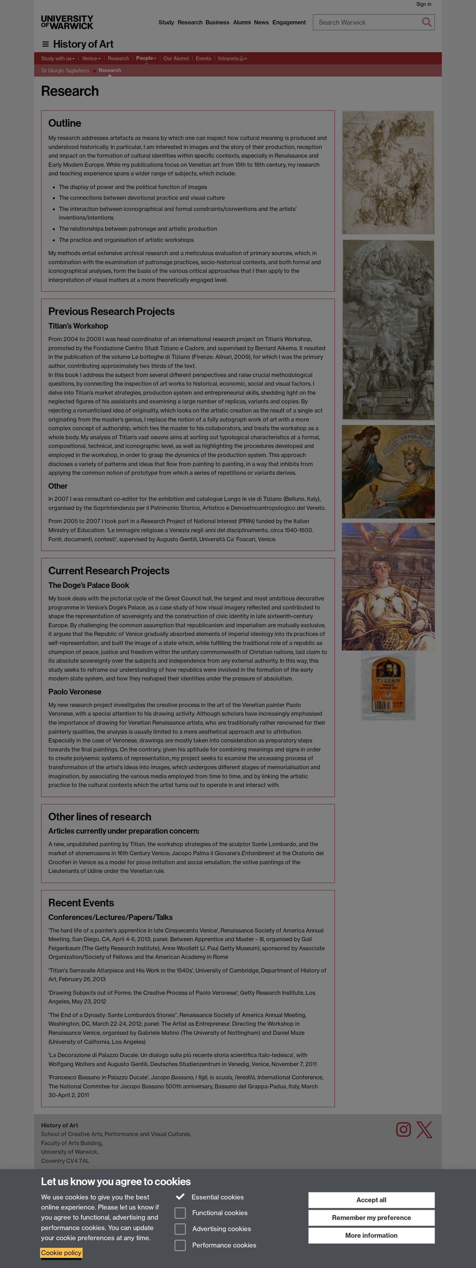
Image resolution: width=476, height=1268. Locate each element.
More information (371, 1235)
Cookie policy (61, 1253)
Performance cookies (223, 1246)
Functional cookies (219, 1213)
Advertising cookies (221, 1229)
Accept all (371, 1200)
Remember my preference (371, 1218)
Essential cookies (217, 1197)
